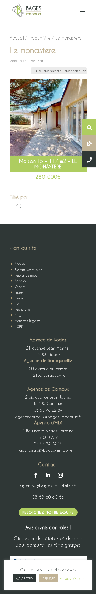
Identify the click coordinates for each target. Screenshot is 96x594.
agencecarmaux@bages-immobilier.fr (48, 416)
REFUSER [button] (48, 578)
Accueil (17, 37)
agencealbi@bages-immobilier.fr (48, 450)
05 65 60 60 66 (48, 496)
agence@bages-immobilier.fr (48, 485)
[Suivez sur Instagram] (60, 475)
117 (14, 206)
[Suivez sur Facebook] (36, 475)
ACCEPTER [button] (24, 578)
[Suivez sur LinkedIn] (48, 475)
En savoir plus (72, 578)
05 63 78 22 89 (48, 410)
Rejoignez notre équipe (48, 512)
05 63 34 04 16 (48, 443)
